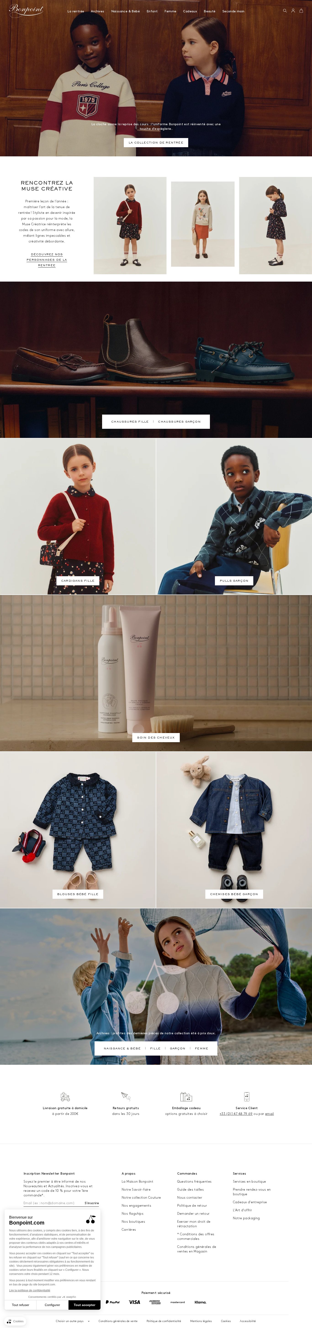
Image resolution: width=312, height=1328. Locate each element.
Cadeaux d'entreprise (250, 1202)
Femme (170, 11)
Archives (97, 11)
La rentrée (75, 11)
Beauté (209, 11)
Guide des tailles (190, 1189)
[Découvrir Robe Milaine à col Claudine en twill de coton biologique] (275, 225)
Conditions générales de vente (118, 1321)
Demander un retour (193, 1213)
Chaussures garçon (179, 422)
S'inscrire (92, 1203)
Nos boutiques (133, 1221)
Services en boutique (249, 1181)
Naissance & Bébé (125, 11)
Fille (155, 1049)
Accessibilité (248, 1321)
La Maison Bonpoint (137, 1181)
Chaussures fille (130, 422)
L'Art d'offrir (242, 1210)
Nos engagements (136, 1205)
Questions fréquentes (194, 1181)
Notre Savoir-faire (136, 1189)
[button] (285, 11)
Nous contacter (189, 1197)
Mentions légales (201, 1321)
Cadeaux (190, 11)
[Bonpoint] (26, 11)
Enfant (152, 11)
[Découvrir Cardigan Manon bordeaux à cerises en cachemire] (130, 225)
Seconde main (233, 11)
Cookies (226, 1321)
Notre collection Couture (141, 1197)
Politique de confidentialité (164, 1321)
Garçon (177, 1049)
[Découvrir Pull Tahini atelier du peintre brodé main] (203, 224)
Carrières (129, 1229)
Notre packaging (246, 1218)
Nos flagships (132, 1213)
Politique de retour (192, 1205)
